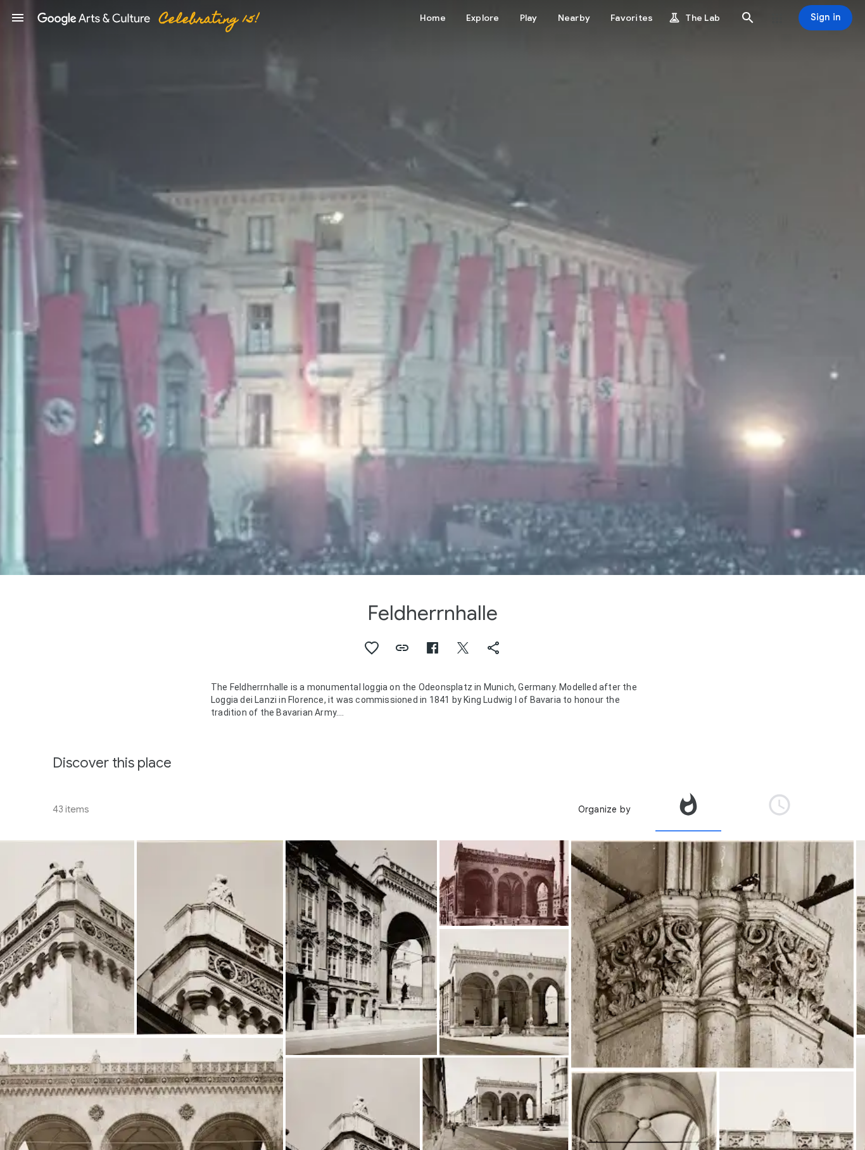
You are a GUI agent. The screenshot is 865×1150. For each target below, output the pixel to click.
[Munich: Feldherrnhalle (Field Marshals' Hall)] (67, 937)
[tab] (688, 809)
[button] (18, 18)
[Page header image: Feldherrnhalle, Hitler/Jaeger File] (432, 287)
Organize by (604, 809)
